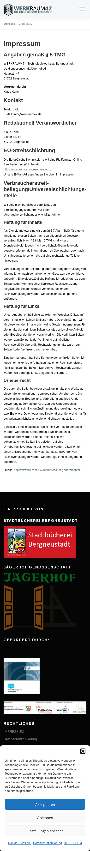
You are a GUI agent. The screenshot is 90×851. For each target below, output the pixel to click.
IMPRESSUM (73, 843)
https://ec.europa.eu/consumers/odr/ (27, 169)
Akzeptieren (45, 804)
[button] (82, 751)
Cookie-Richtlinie (19, 843)
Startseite (9, 23)
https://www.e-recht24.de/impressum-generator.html (47, 470)
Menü (81, 9)
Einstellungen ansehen (45, 830)
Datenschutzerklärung (47, 843)
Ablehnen (45, 817)
